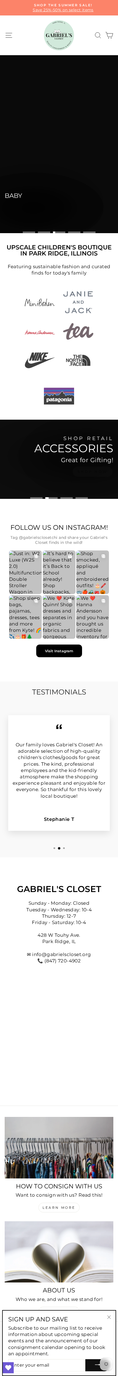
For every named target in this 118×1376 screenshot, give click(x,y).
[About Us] (59, 1252)
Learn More (59, 1207)
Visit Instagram (59, 651)
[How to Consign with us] (59, 1147)
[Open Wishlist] (8, 1367)
